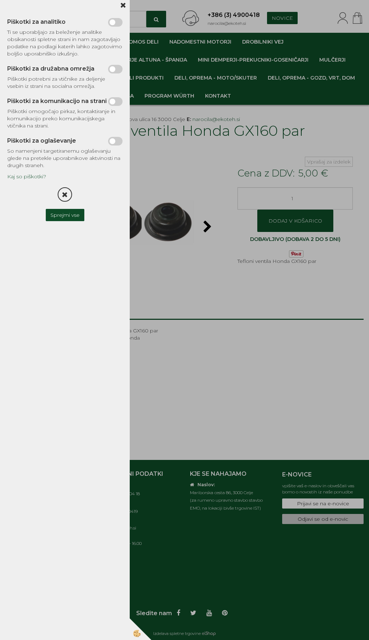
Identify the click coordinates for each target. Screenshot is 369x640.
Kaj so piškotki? (26, 176)
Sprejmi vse (65, 215)
